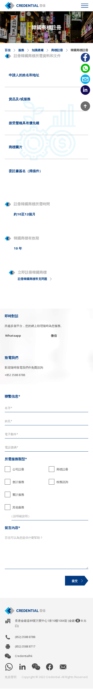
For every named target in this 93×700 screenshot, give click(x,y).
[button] (84, 5)
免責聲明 (10, 677)
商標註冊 (57, 50)
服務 (21, 50)
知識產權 (38, 50)
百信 (8, 50)
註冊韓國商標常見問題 (32, 279)
